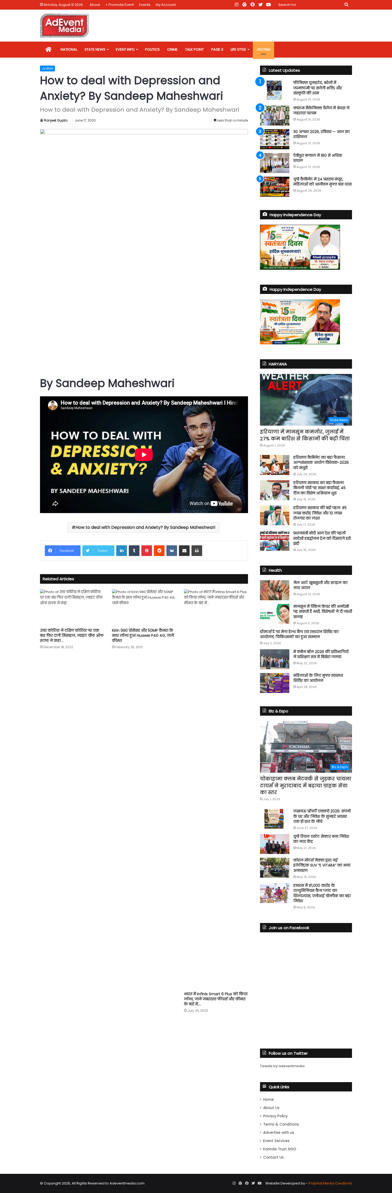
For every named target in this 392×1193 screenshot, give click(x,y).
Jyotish (47, 68)
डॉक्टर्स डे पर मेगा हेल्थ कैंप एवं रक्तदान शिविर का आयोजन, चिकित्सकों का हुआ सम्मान (299, 634)
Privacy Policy (275, 1116)
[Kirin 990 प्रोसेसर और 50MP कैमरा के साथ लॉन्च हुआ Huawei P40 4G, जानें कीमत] (144, 607)
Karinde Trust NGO (279, 1149)
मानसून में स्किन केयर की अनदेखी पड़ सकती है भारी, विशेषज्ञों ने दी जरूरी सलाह (322, 611)
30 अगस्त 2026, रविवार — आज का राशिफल (321, 134)
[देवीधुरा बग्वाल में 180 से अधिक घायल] (274, 163)
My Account (166, 4)
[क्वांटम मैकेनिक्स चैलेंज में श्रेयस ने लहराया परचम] (274, 116)
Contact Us (273, 1157)
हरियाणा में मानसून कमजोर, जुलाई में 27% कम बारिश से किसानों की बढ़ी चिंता (305, 435)
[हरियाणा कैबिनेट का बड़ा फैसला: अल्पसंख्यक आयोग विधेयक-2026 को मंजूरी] (274, 465)
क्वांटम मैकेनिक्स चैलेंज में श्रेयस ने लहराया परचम (321, 110)
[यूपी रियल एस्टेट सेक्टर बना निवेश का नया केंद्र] (274, 844)
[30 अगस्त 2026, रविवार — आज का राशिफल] (274, 139)
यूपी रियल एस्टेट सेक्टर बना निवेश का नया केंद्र (321, 839)
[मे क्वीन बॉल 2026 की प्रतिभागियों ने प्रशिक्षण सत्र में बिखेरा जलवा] (274, 659)
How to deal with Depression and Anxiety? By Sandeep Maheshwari (145, 527)
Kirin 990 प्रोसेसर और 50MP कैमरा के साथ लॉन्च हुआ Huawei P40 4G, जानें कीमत (143, 635)
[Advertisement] (144, 330)
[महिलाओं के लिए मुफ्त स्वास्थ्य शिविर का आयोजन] (274, 683)
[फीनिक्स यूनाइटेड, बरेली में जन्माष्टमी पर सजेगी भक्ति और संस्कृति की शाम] (274, 90)
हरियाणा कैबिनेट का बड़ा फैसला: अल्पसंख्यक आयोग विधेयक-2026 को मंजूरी (321, 462)
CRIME (172, 49)
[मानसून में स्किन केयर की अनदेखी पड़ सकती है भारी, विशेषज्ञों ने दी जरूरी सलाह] (274, 614)
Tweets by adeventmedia (282, 1066)
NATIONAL (69, 49)
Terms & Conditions (281, 1124)
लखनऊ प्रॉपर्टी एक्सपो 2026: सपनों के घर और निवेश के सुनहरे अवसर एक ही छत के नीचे (322, 816)
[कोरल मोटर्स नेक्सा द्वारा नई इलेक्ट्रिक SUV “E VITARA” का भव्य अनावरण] (274, 868)
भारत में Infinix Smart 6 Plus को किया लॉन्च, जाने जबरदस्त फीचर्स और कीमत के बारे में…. (215, 999)
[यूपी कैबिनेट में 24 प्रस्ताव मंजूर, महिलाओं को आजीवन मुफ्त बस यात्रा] (274, 187)
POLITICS (152, 49)
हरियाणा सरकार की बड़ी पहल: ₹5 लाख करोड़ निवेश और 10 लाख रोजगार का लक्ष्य (320, 513)
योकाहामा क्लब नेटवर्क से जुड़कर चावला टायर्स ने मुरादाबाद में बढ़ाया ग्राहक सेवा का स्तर (305, 785)
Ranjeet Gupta (55, 120)
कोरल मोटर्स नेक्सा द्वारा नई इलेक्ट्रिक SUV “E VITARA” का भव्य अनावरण (321, 865)
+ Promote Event (119, 4)
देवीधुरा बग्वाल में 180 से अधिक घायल (317, 158)
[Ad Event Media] (64, 26)
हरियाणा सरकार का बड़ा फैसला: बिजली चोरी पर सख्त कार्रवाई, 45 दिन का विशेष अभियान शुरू (319, 488)
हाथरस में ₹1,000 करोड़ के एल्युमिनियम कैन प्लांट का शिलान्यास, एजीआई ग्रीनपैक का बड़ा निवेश (322, 893)
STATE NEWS (95, 49)
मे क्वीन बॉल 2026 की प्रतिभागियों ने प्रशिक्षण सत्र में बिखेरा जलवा (321, 654)
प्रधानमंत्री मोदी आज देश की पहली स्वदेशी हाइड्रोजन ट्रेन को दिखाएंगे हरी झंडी (322, 538)
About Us (271, 1107)
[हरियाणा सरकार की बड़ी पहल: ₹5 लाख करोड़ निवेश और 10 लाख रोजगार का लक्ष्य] (274, 515)
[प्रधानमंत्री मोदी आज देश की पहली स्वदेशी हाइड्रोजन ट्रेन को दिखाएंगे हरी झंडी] (274, 541)
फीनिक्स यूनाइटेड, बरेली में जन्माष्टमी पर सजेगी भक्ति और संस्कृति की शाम (317, 88)
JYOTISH (263, 49)
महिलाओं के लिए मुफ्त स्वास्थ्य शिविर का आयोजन (318, 678)
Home (268, 1099)
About (95, 4)
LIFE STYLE (238, 49)
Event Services (276, 1140)
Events (144, 4)
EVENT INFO (125, 49)
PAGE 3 (217, 49)
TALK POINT (194, 49)
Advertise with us (278, 1132)
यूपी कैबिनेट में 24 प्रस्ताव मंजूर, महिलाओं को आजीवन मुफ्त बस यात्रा (322, 181)
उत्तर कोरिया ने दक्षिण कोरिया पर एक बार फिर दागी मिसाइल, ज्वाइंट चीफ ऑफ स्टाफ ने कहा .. (71, 635)
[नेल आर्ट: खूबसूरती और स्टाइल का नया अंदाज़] (274, 590)
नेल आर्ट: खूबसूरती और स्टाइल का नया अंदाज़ (320, 585)
